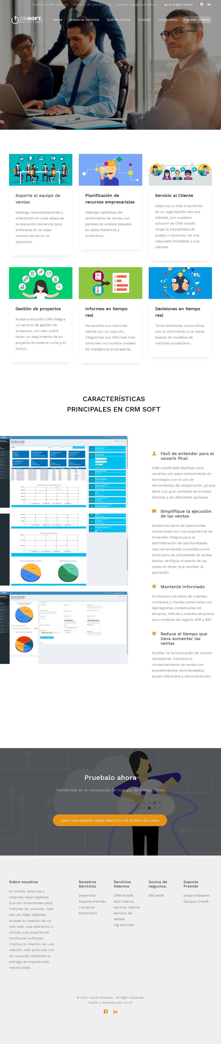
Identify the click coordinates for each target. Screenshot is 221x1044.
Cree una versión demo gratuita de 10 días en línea (110, 821)
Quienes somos (119, 20)
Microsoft (156, 895)
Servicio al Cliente (174, 195)
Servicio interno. (127, 907)
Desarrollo (87, 895)
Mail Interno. (124, 901)
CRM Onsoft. (124, 895)
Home (57, 20)
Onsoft (128, 1002)
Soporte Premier (92, 901)
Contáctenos (168, 20)
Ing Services (124, 925)
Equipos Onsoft (195, 901)
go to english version (179, 4)
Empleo (144, 20)
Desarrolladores (196, 895)
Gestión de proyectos (38, 308)
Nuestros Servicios (84, 20)
